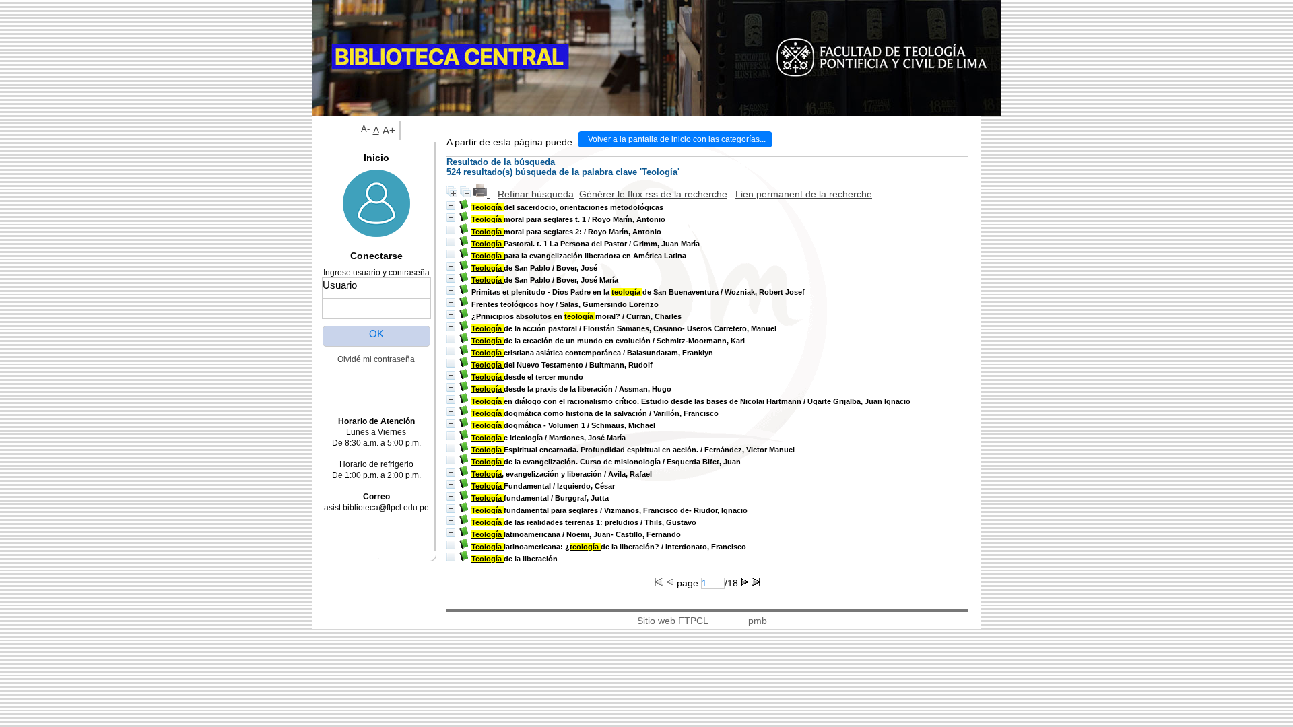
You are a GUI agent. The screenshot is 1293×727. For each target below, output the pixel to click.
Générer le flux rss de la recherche (653, 193)
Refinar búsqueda (536, 193)
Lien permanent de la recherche (803, 193)
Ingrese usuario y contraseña (376, 272)
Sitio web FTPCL (672, 620)
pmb (757, 620)
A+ (389, 130)
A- (365, 129)
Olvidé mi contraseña (376, 359)
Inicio (376, 157)
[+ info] (450, 205)
